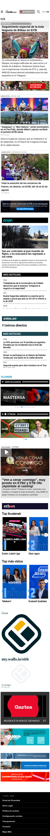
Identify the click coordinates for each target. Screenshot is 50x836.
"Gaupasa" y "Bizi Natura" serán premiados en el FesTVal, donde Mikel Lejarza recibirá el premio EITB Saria (25, 129)
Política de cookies (10, 811)
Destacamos (13, 382)
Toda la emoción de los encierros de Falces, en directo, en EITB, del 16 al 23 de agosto (24, 186)
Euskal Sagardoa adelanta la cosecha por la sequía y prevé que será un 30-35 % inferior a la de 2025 (24, 298)
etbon (11, 414)
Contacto (6, 827)
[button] (46, 234)
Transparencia (8, 821)
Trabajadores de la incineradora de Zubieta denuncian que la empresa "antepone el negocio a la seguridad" (23, 286)
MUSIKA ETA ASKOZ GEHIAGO (22, 720)
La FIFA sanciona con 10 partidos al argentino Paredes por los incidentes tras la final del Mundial (24, 345)
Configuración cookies (12, 816)
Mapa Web (7, 832)
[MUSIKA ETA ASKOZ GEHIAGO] (23, 705)
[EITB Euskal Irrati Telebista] (11, 11)
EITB (3, 19)
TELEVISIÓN (6, 377)
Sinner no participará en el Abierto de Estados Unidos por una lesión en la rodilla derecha (24, 356)
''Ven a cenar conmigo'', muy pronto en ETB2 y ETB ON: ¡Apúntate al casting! (23, 483)
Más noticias (12, 274)
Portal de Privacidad (11, 800)
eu (43, 12)
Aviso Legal (7, 806)
